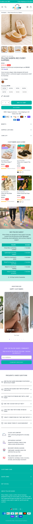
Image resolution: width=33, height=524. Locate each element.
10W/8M (11, 92)
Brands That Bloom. (23, 520)
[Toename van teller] (8, 102)
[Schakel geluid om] (25, 329)
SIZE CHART (6, 96)
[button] (2, 7)
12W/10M (24, 92)
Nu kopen (16, 107)
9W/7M (4, 92)
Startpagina (3, 12)
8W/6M (24, 88)
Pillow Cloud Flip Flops (23, 193)
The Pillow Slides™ (6, 162)
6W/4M (11, 88)
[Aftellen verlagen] (2, 102)
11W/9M (17, 92)
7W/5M (17, 88)
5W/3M (4, 88)
